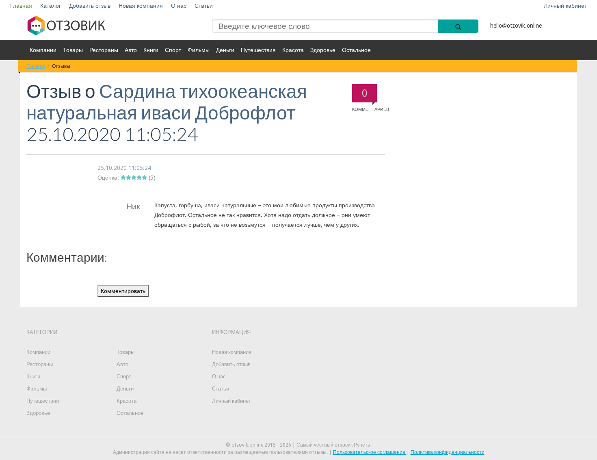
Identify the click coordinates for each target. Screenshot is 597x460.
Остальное (356, 50)
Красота (293, 50)
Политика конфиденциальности (448, 452)
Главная (21, 5)
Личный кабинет (565, 5)
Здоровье (322, 50)
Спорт (173, 50)
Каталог (50, 5)
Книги (150, 50)
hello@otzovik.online (516, 25)
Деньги (225, 50)
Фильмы (199, 50)
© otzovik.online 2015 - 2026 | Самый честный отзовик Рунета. (299, 445)
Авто (131, 50)
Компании (43, 50)
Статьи (204, 5)
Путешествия (258, 50)
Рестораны (103, 50)
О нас (178, 5)
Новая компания (141, 5)
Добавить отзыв (89, 5)
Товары (73, 50)
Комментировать (123, 291)
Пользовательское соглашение (370, 452)
